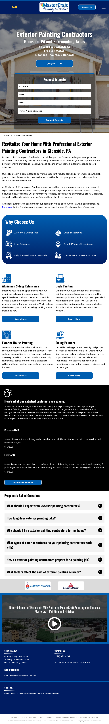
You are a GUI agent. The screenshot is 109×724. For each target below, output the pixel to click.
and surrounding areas (15, 662)
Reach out (7, 207)
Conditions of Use (51, 717)
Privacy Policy (15, 717)
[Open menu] (104, 7)
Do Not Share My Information (33, 717)
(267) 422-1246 (62, 656)
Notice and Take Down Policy (68, 717)
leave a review (79, 415)
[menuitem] (7, 693)
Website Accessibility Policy (88, 717)
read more (98, 467)
